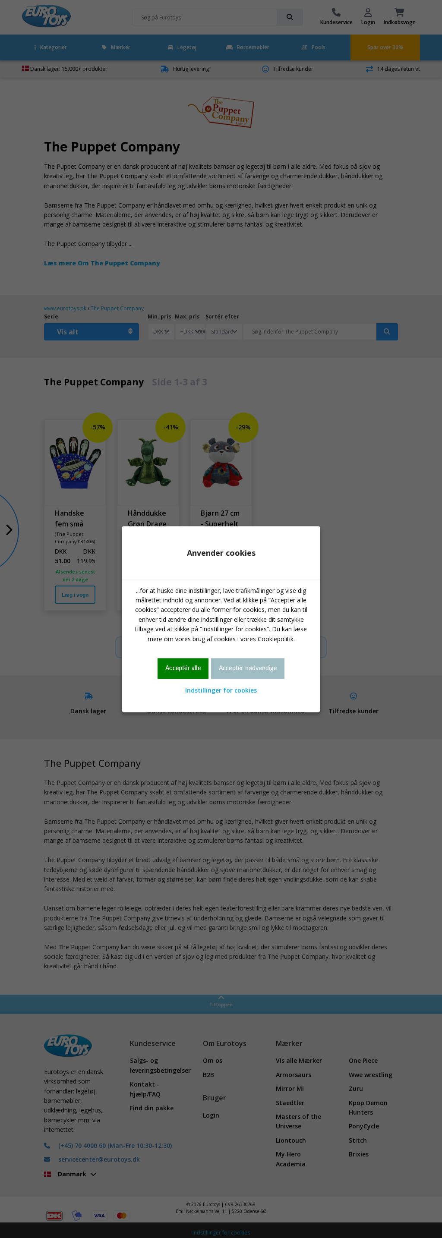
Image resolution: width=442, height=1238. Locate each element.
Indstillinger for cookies (221, 691)
